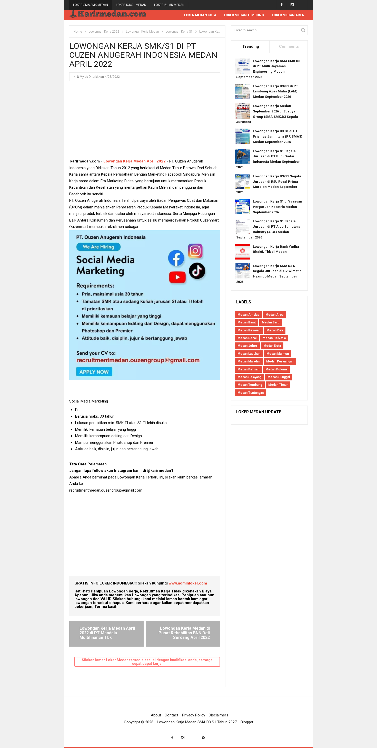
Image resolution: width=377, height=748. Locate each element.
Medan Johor (247, 346)
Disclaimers (218, 715)
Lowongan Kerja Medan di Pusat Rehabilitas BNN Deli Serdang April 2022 (184, 633)
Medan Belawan (248, 330)
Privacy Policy (193, 715)
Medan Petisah (248, 369)
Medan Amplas (248, 315)
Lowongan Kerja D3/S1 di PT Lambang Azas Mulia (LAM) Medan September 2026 (275, 91)
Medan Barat (246, 322)
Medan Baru (270, 322)
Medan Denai (246, 338)
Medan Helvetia (274, 338)
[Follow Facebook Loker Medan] (281, 4)
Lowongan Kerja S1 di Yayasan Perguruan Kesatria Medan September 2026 (277, 206)
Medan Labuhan (248, 354)
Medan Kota (272, 346)
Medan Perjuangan (279, 361)
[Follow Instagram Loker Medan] (292, 4)
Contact (171, 715)
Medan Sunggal (278, 377)
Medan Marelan (248, 361)
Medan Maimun (277, 354)
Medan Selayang (249, 377)
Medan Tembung (249, 385)
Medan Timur (278, 385)
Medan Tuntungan (250, 393)
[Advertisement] (144, 122)
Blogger (247, 722)
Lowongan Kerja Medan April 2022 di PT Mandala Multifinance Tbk (107, 633)
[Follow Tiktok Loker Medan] (302, 4)
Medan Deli (274, 330)
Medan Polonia (276, 369)
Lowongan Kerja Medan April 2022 (134, 161)
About (156, 715)
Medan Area (274, 315)
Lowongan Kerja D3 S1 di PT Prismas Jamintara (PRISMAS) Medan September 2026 (277, 136)
